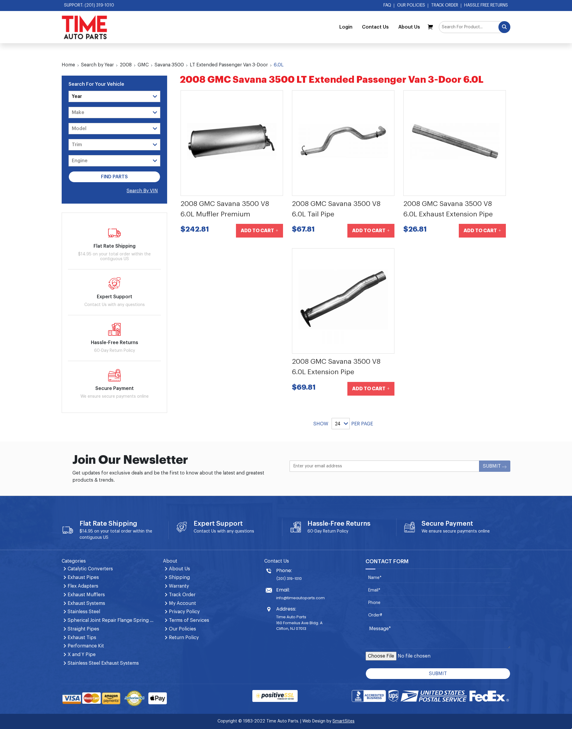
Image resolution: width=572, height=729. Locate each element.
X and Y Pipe (82, 654)
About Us (409, 27)
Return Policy (335, 531)
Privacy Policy (184, 611)
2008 (126, 65)
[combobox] (474, 27)
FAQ (387, 5)
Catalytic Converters (90, 568)
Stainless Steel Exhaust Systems (103, 663)
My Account (182, 603)
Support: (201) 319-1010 (89, 5)
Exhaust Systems (86, 603)
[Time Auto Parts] (84, 27)
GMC (143, 65)
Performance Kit (86, 646)
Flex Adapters (83, 586)
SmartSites (343, 721)
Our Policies (411, 5)
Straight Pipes (83, 629)
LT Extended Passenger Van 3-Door (229, 65)
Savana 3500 (169, 65)
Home (68, 65)
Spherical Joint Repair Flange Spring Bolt (112, 620)
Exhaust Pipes (83, 577)
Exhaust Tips (82, 637)
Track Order (444, 5)
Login (345, 27)
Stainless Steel (84, 611)
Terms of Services (189, 620)
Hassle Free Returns (486, 5)
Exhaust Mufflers (86, 594)
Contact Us (375, 27)
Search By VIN (142, 190)
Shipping (179, 577)
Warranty (179, 586)
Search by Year (97, 65)
